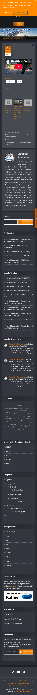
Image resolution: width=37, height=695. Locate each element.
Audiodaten (9, 565)
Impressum (13, 681)
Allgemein (8, 480)
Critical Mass (18, 490)
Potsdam (29, 135)
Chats (7, 561)
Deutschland (14, 508)
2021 (7, 455)
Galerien (8, 553)
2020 (7, 459)
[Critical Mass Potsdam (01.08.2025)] (28, 102)
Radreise (8, 505)
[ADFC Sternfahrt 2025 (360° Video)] (8, 102)
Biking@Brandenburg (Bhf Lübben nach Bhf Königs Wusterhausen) (18, 296)
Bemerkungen (10, 532)
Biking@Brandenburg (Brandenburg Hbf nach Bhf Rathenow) (18, 327)
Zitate (7, 544)
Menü (20, 24)
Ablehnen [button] (7, 12)
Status (7, 548)
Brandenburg (14, 494)
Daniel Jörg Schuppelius (13, 132)
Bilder (7, 536)
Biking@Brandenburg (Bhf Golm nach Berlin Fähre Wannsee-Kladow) (18, 240)
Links (7, 540)
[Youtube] (18, 672)
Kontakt (6, 681)
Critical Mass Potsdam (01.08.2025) (28, 109)
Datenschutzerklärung (25, 681)
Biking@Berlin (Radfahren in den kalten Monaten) (18, 321)
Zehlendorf (13, 137)
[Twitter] (12, 672)
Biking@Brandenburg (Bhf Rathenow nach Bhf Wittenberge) (17, 261)
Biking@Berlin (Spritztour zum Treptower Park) (15, 246)
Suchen (7, 216)
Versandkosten (24, 686)
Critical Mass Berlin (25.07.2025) (16, 282)
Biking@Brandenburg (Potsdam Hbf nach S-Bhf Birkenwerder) (18, 112)
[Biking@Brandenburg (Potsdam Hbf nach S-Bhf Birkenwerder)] (18, 102)
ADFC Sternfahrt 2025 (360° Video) (8, 109)
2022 (7, 451)
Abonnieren (28, 652)
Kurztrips (10, 37)
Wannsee (7, 137)
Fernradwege (18, 512)
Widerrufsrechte (13, 686)
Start (5, 37)
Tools (7, 516)
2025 (7, 447)
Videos (7, 557)
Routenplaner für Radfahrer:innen (17, 291)
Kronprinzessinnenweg (18, 135)
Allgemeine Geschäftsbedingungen (18, 683)
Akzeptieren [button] (20, 12)
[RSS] (24, 672)
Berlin (14, 37)
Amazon (14, 586)
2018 (7, 464)
